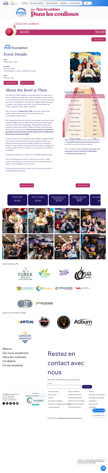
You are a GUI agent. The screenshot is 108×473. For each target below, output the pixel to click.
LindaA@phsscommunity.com (15, 171)
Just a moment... (101, 29)
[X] (4, 403)
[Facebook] (10, 403)
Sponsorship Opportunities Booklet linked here (82, 142)
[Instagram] (7, 403)
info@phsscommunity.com (11, 394)
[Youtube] (17, 403)
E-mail (50, 383)
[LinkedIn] (14, 403)
